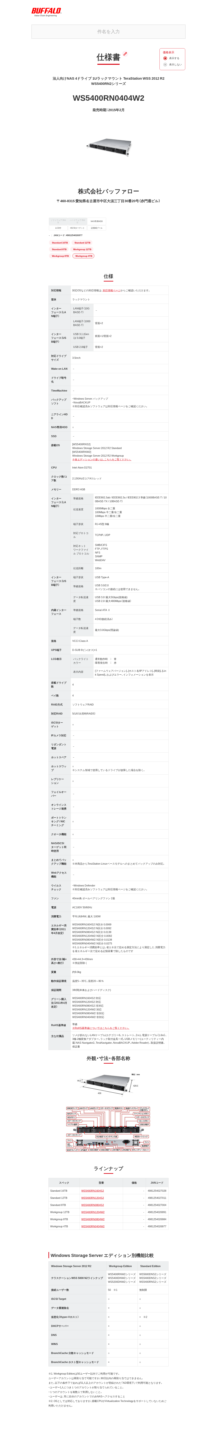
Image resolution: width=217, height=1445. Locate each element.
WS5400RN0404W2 (93, 1226)
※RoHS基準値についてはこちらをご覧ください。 (100, 1028)
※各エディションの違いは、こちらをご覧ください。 (102, 459)
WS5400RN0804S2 (92, 1205)
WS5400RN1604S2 (92, 1190)
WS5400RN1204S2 (92, 1198)
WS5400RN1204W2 (93, 1212)
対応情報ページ (112, 290)
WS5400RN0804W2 (93, 1219)
